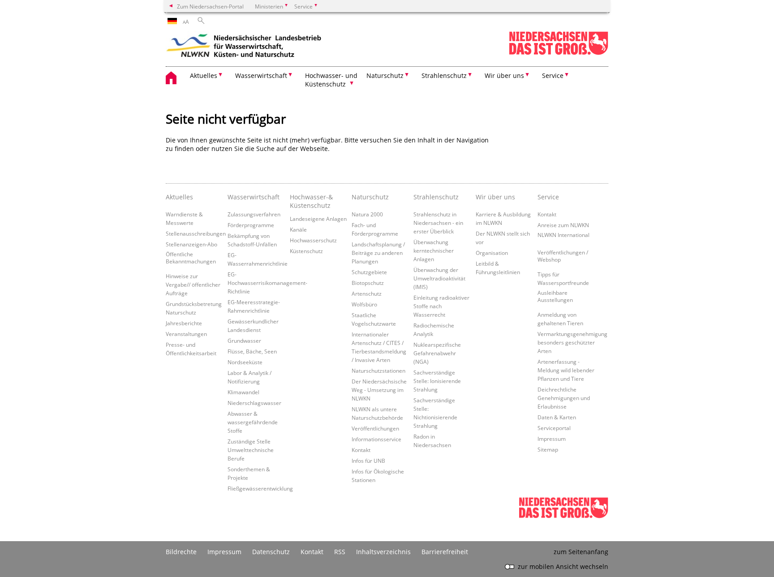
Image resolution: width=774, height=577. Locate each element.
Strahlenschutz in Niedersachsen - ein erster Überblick (438, 223)
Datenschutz (271, 551)
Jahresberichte (184, 323)
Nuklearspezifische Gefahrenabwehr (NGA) (437, 353)
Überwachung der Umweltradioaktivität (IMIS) (439, 278)
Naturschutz (370, 197)
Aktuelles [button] (203, 75)
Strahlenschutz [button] (444, 75)
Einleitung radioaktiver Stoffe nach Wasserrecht (441, 306)
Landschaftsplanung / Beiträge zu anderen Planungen (378, 253)
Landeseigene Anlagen (318, 218)
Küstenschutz (306, 250)
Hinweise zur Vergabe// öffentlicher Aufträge (193, 284)
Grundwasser (244, 340)
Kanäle (298, 229)
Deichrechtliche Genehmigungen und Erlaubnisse (564, 398)
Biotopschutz (368, 282)
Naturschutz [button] (385, 75)
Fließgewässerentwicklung (260, 488)
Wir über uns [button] (504, 75)
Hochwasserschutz (313, 240)
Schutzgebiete (369, 272)
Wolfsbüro (364, 304)
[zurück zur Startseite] (244, 47)
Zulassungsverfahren (254, 214)
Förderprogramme (251, 224)
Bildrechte (181, 551)
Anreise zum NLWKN (563, 224)
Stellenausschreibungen (196, 233)
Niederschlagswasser (254, 402)
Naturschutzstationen (378, 370)
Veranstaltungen (186, 333)
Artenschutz (367, 293)
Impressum (552, 438)
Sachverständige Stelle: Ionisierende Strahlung (437, 381)
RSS (339, 551)
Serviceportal (554, 427)
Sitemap (548, 449)
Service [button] (552, 75)
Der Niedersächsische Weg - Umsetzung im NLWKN (379, 390)
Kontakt (361, 449)
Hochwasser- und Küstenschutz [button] (331, 79)
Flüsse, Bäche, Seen (252, 351)
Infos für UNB (368, 460)
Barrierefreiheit (444, 551)
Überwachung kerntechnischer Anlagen (433, 250)
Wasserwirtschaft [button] (261, 75)
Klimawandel (243, 392)
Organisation (492, 252)
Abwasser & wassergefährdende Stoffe (253, 422)
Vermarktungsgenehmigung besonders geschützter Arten (572, 342)
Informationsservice (376, 439)
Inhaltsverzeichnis (383, 551)
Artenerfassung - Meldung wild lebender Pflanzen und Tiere (566, 370)
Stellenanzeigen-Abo (191, 244)
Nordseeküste (245, 362)
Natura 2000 (367, 214)
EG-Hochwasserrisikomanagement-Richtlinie (267, 283)
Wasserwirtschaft (254, 197)
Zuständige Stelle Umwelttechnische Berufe (251, 450)
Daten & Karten (557, 417)
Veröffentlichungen (375, 428)
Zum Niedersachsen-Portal (210, 6)
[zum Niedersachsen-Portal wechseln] (558, 53)
